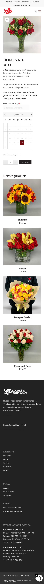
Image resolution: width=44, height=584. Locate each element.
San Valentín (7, 495)
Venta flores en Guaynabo (12, 507)
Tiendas (17, 1)
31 (5, 147)
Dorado (5, 470)
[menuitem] (9, 1)
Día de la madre (8, 492)
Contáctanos (26, 1)
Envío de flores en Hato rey (12, 511)
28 (22, 143)
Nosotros (9, 1)
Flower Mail (20, 425)
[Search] (34, 11)
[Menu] (39, 11)
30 (30, 143)
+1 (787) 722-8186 (15, 542)
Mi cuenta (36, 1)
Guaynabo (7, 456)
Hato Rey (6, 459)
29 (26, 143)
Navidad (6, 488)
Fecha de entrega (11, 103)
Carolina (6, 463)
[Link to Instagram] (32, 578)
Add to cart (25, 162)
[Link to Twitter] (35, 578)
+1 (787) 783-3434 (15, 560)
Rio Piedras (7, 467)
